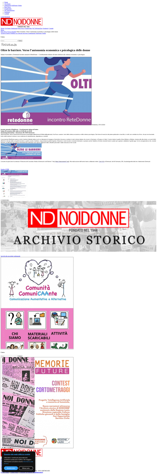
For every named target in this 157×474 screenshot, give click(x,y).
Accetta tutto (11, 468)
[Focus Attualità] (9, 46)
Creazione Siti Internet (31, 472)
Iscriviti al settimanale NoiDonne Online (34, 33)
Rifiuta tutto (26, 468)
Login (2, 17)
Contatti (6, 13)
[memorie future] (37, 447)
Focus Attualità (11, 31)
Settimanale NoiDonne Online (13, 5)
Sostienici (7, 12)
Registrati (7, 17)
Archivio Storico (6, 33)
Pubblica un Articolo (17, 33)
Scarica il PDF (5, 169)
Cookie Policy (14, 472)
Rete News (7, 7)
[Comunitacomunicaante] (37, 349)
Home (6, 2)
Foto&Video (8, 9)
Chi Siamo (7, 4)
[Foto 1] (14, 197)
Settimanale (14, 28)
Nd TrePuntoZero (9, 10)
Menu (2, 30)
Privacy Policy (5, 472)
